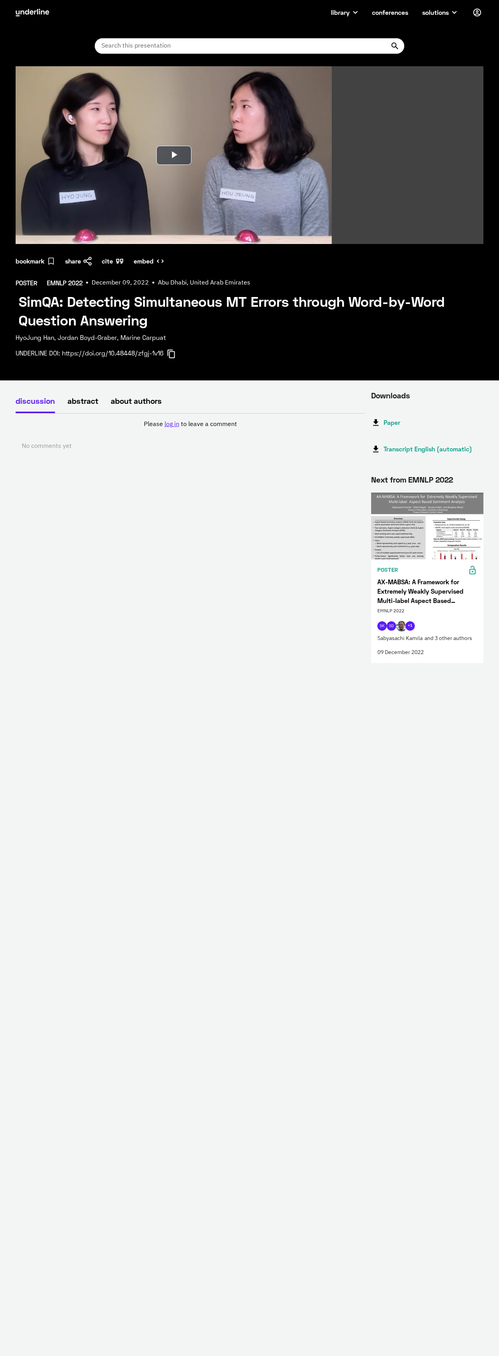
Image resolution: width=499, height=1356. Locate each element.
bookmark (30, 261)
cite (107, 261)
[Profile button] (477, 12)
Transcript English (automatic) (428, 449)
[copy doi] (175, 354)
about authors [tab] (136, 400)
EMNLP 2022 (430, 479)
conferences (390, 12)
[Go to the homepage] (32, 12)
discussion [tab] (35, 400)
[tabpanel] (190, 435)
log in (172, 424)
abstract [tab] (82, 400)
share (73, 261)
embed (144, 261)
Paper (392, 422)
